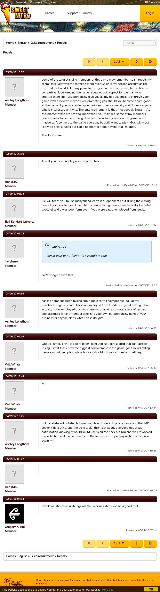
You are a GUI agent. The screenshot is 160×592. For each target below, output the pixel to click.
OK (151, 589)
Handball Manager (117, 580)
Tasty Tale (135, 580)
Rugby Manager (45, 580)
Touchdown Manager (68, 580)
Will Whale (12, 364)
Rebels (62, 43)
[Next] (136, 62)
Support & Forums (79, 13)
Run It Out (41, 583)
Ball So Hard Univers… (20, 222)
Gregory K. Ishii (15, 527)
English (152, 2)
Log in (150, 13)
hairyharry (11, 261)
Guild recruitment (42, 43)
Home (10, 43)
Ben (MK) (11, 182)
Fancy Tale (149, 580)
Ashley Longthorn (17, 100)
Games (49, 13)
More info (108, 589)
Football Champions (93, 580)
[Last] (150, 62)
